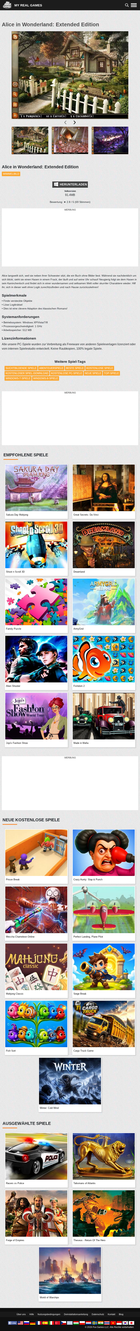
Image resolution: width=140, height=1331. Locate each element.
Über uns (21, 1314)
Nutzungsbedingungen (49, 1314)
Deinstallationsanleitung (76, 1314)
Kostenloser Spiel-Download (27, 373)
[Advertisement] (70, 237)
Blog (121, 1314)
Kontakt (111, 1314)
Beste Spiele (75, 368)
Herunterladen (73, 184)
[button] (30, 143)
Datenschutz (98, 1314)
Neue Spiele (93, 373)
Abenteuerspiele (51, 368)
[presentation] (65, 122)
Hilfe (31, 1314)
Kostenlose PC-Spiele (66, 373)
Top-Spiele (111, 373)
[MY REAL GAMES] (8, 5)
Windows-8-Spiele (45, 378)
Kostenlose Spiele (99, 368)
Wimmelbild (11, 173)
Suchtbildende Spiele (21, 368)
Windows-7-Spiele (18, 378)
